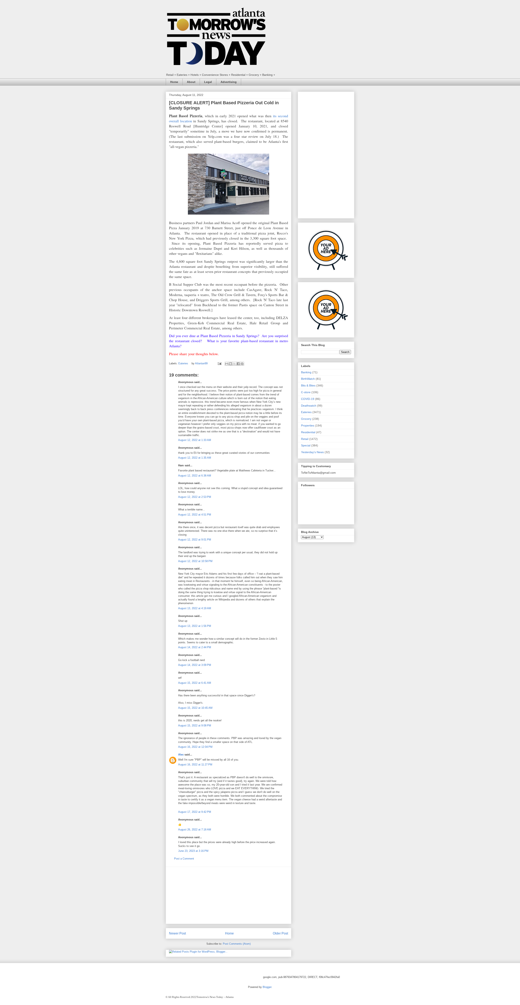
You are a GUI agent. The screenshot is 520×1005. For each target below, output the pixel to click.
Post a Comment (184, 858)
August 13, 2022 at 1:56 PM (194, 625)
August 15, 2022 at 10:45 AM (195, 707)
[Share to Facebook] (238, 364)
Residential (308, 432)
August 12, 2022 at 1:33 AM (194, 440)
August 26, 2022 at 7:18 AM (194, 829)
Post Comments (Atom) (237, 943)
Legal (208, 82)
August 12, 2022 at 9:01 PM (194, 539)
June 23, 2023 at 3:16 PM (193, 850)
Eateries (183, 363)
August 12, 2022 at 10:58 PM (195, 561)
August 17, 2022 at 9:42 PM (194, 811)
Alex (181, 754)
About (191, 82)
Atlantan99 (201, 363)
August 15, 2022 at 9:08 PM (194, 725)
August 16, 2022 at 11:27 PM (195, 764)
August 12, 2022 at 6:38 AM (194, 475)
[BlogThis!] (231, 364)
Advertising (229, 82)
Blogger (267, 987)
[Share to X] (234, 364)
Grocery (306, 418)
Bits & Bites (308, 385)
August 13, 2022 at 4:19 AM (194, 608)
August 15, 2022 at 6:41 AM (194, 682)
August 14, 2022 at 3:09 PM (194, 664)
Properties (307, 425)
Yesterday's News (312, 452)
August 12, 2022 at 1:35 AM (194, 457)
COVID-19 (307, 398)
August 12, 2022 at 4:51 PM (194, 514)
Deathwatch (308, 405)
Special (305, 445)
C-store (306, 392)
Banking (306, 372)
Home (174, 82)
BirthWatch (308, 378)
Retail (304, 439)
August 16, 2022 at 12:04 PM (195, 746)
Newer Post (177, 933)
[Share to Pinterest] (242, 364)
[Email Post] (219, 363)
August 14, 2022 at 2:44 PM (194, 647)
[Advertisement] (228, 895)
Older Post (280, 933)
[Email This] (227, 364)
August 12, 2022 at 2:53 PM (194, 496)
